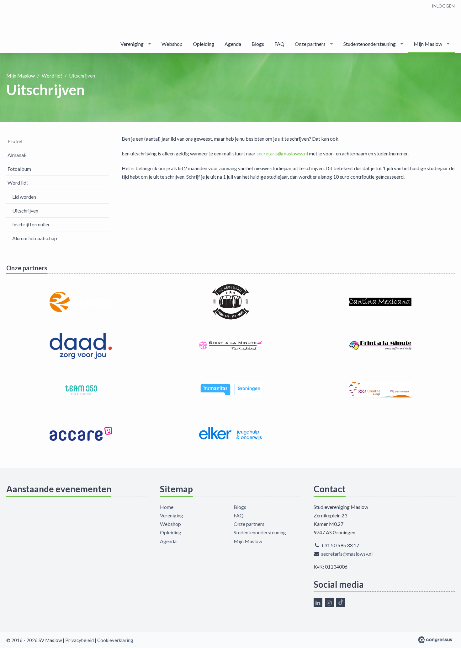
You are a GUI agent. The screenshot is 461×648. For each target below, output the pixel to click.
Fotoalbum (19, 169)
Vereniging (132, 44)
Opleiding (203, 44)
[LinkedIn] (318, 602)
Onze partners (310, 44)
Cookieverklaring (115, 640)
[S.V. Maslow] (25, 27)
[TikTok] (340, 602)
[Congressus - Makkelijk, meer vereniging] (435, 639)
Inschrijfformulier (31, 224)
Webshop (172, 44)
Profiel (15, 141)
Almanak (17, 155)
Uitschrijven (25, 210)
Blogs (258, 44)
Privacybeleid (79, 640)
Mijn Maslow (428, 44)
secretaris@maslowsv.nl (282, 153)
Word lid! (52, 75)
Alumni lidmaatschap (34, 238)
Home (166, 507)
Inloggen (443, 5)
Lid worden (24, 197)
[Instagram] (329, 602)
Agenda (233, 44)
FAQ (279, 44)
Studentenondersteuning (369, 44)
